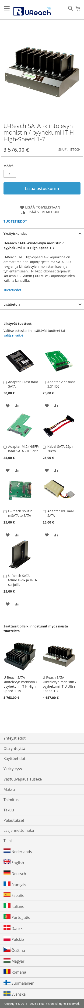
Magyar (17, 961)
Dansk (16, 928)
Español (17, 895)
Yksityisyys (13, 768)
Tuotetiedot (15, 221)
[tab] (42, 233)
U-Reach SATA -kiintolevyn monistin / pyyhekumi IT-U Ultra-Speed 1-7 (60, 684)
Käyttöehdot (14, 758)
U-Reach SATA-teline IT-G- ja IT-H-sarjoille (22, 580)
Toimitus (11, 799)
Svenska (18, 994)
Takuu (9, 810)
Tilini (8, 840)
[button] (8, 405)
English (17, 862)
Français (18, 884)
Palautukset (14, 820)
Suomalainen (22, 983)
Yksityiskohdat (15, 233)
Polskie (17, 939)
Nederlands (21, 851)
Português (20, 917)
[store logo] (32, 10)
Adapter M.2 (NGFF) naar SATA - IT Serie (23, 448)
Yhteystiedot (15, 738)
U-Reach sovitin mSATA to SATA (20, 513)
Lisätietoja (12, 304)
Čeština (17, 950)
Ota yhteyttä (14, 748)
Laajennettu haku (19, 830)
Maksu (9, 789)
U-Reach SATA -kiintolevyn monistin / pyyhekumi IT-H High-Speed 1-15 (20, 684)
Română (18, 972)
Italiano (17, 906)
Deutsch (18, 873)
